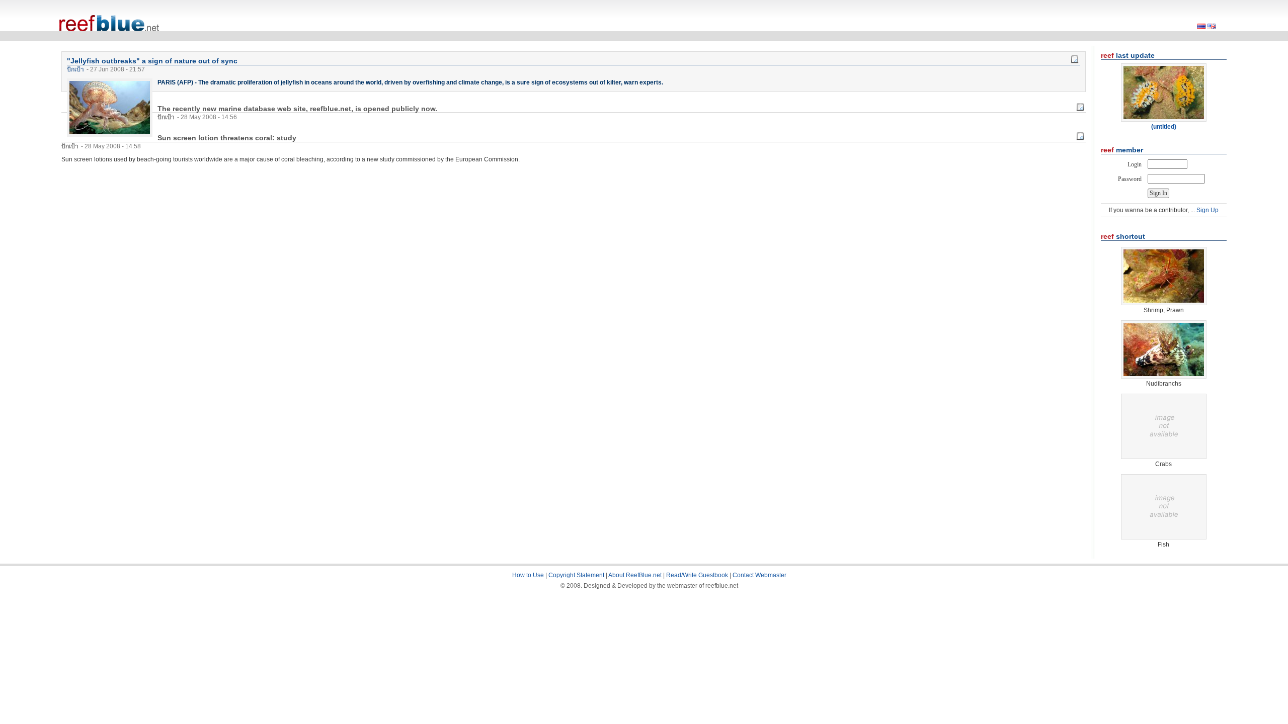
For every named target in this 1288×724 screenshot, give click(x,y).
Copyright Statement (576, 575)
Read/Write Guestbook (697, 575)
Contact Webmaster (759, 575)
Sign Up (1207, 210)
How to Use (528, 575)
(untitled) (1163, 126)
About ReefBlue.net (635, 575)
